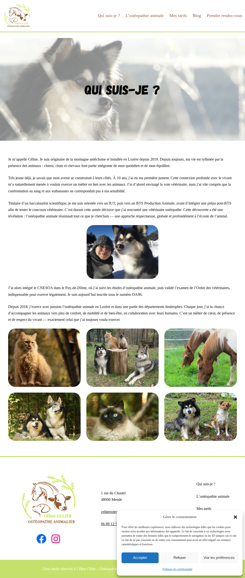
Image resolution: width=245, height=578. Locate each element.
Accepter (140, 558)
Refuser (179, 558)
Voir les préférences (219, 558)
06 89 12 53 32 (112, 524)
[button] (235, 517)
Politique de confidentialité (177, 569)
